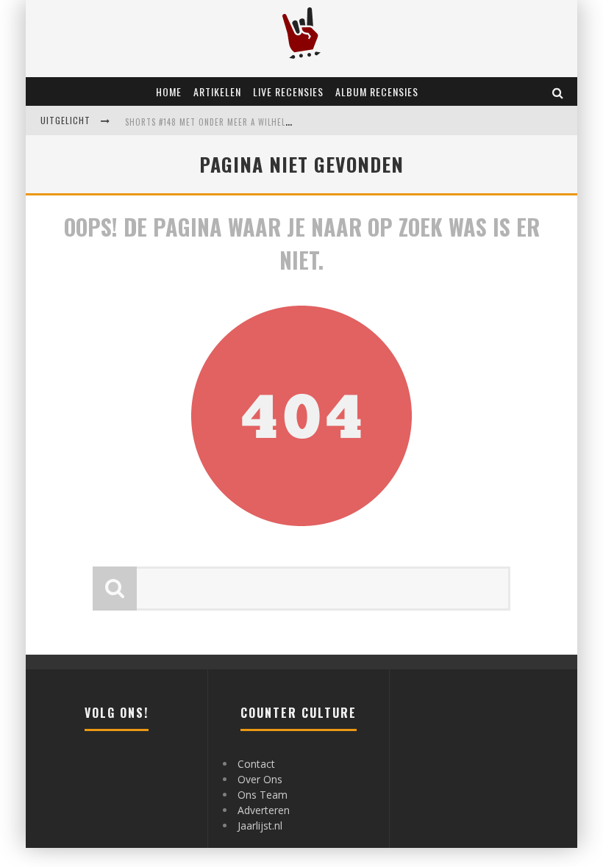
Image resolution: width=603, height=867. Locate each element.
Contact (256, 764)
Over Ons (260, 779)
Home (169, 91)
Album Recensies (376, 91)
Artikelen (217, 91)
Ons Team (263, 795)
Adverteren (264, 810)
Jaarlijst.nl (260, 825)
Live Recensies (288, 91)
